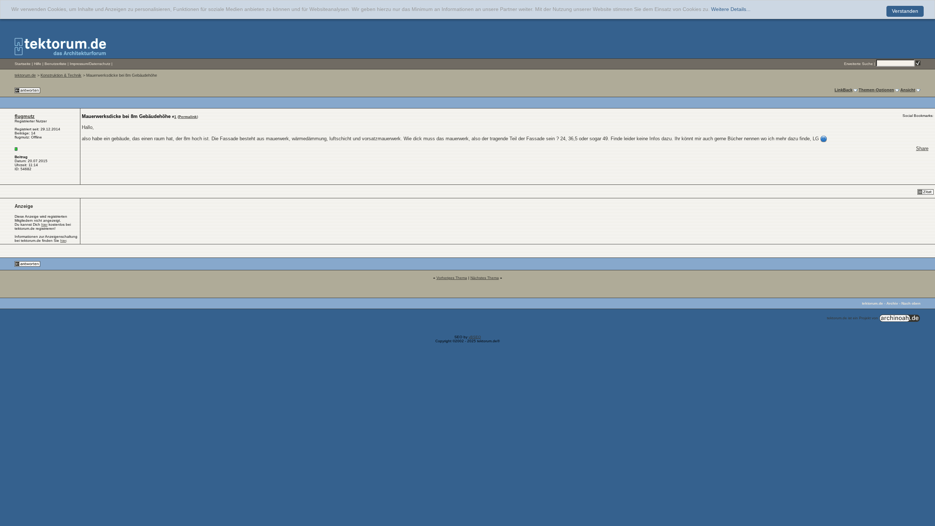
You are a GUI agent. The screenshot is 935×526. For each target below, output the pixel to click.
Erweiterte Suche (858, 64)
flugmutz (25, 116)
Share (922, 148)
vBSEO (475, 337)
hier (44, 224)
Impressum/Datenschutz (90, 64)
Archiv (892, 303)
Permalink (188, 117)
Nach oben (910, 303)
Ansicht (907, 90)
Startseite (23, 64)
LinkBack (843, 90)
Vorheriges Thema (451, 278)
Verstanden (905, 11)
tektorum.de (25, 75)
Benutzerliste (55, 64)
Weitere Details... (731, 9)
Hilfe (37, 64)
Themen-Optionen (876, 90)
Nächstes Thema (484, 278)
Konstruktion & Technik (61, 75)
